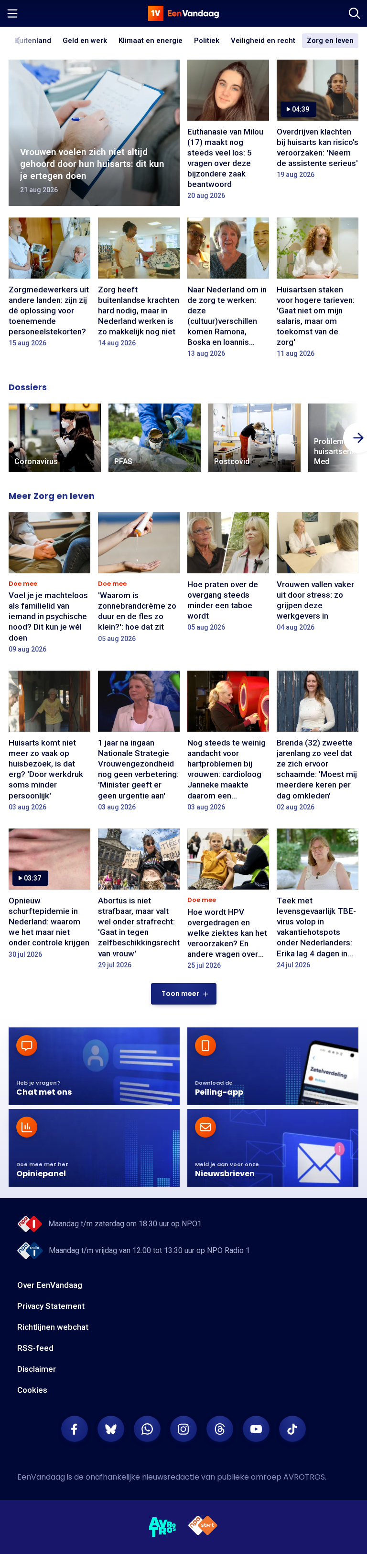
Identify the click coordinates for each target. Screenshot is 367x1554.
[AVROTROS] (162, 1527)
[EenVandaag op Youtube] (256, 1429)
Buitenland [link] (32, 40)
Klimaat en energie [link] (151, 41)
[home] (183, 13)
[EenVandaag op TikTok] (292, 1429)
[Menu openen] (12, 13)
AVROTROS (304, 1476)
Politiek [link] (206, 40)
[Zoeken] (354, 13)
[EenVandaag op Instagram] (183, 1429)
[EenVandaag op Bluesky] (110, 1429)
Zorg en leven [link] (330, 41)
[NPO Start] (203, 1527)
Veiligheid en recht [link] (263, 41)
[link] (55, 438)
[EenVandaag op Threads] (219, 1429)
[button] (183, 994)
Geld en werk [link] (85, 41)
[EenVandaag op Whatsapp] (147, 1429)
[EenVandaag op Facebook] (74, 1429)
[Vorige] (18, 40)
